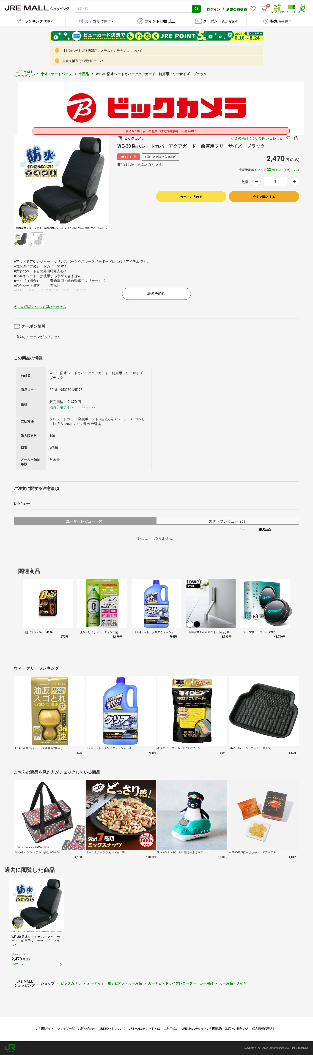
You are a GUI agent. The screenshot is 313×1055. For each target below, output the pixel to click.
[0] (264, 8)
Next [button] (87, 182)
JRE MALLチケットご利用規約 (201, 1028)
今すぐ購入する (264, 197)
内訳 (296, 170)
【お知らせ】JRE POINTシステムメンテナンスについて (102, 50)
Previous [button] (35, 182)
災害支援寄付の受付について (83, 61)
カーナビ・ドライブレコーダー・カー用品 (180, 983)
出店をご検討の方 (237, 1028)
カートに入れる (191, 197)
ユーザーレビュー (85, 521)
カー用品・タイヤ (233, 983)
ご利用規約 (170, 1028)
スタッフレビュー (228, 521)
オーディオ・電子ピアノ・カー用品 (114, 983)
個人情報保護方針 (264, 1028)
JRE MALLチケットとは (144, 1028)
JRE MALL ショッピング (24, 74)
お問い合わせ (87, 1028)
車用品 (84, 74)
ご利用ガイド (45, 1028)
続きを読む (156, 293)
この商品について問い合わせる (259, 138)
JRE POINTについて (112, 1028)
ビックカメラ (70, 983)
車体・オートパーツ (57, 74)
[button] (286, 611)
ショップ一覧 (66, 1028)
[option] (61, 182)
